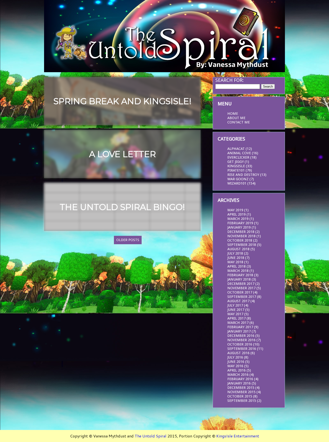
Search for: (229, 80)
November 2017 (241, 288)
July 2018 (235, 253)
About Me (236, 118)
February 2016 (240, 379)
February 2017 (240, 327)
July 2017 (235, 305)
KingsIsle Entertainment (237, 436)
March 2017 (238, 322)
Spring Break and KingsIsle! (122, 101)
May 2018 (235, 262)
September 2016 (241, 348)
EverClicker (238, 157)
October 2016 (239, 344)
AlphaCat (236, 149)
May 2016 (235, 366)
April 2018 (236, 266)
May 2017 (235, 314)
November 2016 (241, 340)
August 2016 (238, 353)
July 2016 (235, 357)
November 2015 (241, 392)
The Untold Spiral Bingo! (122, 207)
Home (232, 113)
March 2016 (238, 374)
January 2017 (239, 331)
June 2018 (235, 258)
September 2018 (241, 245)
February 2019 (240, 223)
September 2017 (241, 297)
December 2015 (240, 387)
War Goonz (238, 179)
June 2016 (235, 361)
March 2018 (238, 271)
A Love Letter (122, 154)
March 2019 (238, 219)
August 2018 (238, 249)
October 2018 (239, 240)
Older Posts (127, 240)
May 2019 (235, 210)
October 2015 (239, 396)
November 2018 (241, 236)
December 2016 (240, 335)
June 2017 (235, 309)
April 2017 (236, 318)
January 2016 (239, 383)
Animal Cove (239, 153)
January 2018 (239, 279)
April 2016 (236, 370)
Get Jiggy (235, 162)
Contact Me (238, 122)
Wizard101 (236, 183)
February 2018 (240, 275)
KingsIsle (236, 166)
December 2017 (240, 284)
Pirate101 (236, 170)
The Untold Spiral (150, 436)
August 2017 (238, 301)
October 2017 (239, 292)
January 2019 (239, 227)
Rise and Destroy (243, 175)
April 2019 (236, 214)
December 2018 (240, 232)
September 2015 (241, 400)
